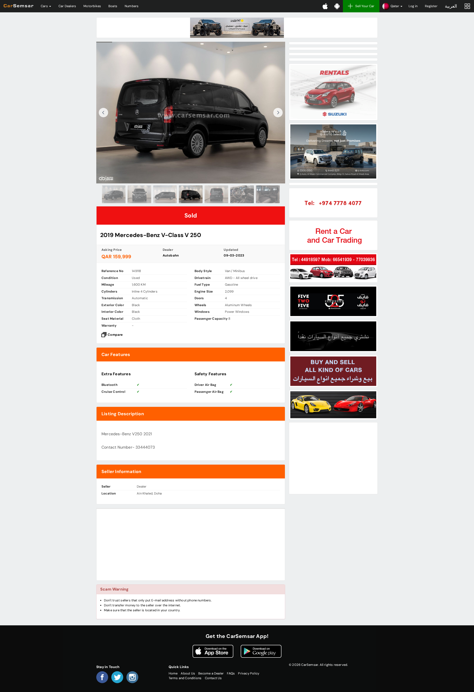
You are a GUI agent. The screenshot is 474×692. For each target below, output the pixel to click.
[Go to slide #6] (242, 194)
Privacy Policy (248, 673)
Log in (413, 6)
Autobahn (171, 255)
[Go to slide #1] (114, 194)
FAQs (231, 673)
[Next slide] (278, 112)
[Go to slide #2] (139, 194)
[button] (392, 6)
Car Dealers (67, 6)
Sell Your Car (365, 6)
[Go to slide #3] (165, 194)
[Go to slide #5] (216, 194)
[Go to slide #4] (191, 194)
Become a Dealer (211, 673)
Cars (45, 6)
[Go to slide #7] (268, 194)
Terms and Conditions (185, 678)
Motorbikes (92, 6)
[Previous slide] (103, 112)
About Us (188, 673)
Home (173, 673)
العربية (451, 6)
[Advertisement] (191, 544)
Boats (112, 6)
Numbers (131, 6)
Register (431, 6)
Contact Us (213, 678)
